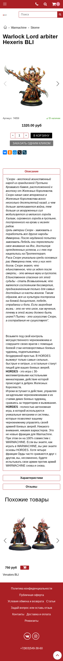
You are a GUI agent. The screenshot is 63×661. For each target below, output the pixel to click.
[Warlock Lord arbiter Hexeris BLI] (31, 81)
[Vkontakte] (27, 636)
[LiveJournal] (24, 152)
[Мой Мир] (15, 152)
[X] (20, 152)
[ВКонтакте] (5, 152)
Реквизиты (31, 620)
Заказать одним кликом (31, 143)
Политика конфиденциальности (31, 588)
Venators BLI (11, 574)
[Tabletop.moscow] (5, 14)
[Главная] (5, 27)
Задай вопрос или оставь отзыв (31, 607)
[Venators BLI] (31, 534)
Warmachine (19, 27)
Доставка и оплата (39, 614)
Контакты (18, 614)
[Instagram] (35, 636)
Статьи (50, 601)
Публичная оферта (31, 594)
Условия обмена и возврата (26, 601)
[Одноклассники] (10, 152)
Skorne (35, 27)
